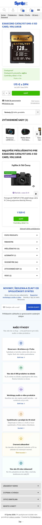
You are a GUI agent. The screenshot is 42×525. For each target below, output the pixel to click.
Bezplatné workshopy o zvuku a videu (20, 296)
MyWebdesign (35, 517)
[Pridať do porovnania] (33, 186)
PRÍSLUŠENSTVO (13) (11, 248)
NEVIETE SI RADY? (9, 506)
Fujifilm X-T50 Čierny (21, 165)
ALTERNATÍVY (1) (10, 255)
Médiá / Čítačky (24, 15)
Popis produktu (11, 235)
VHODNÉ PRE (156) (11, 262)
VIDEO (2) (7, 275)
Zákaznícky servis (10, 486)
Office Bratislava (10, 499)
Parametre (8, 242)
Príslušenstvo (12, 15)
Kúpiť (26, 93)
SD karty (35, 15)
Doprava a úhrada (10, 492)
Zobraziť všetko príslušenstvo (30, 229)
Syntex (3, 15)
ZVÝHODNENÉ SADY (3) (13, 269)
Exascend (4, 17)
